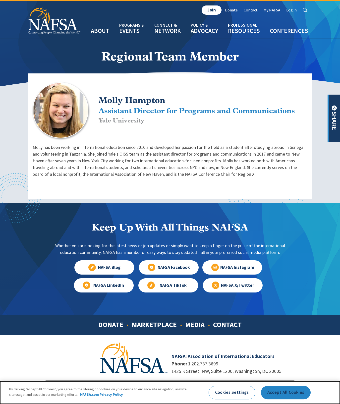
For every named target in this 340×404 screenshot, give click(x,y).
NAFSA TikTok (173, 285)
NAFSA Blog (109, 267)
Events (129, 31)
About (100, 31)
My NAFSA (272, 10)
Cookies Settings (232, 392)
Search (305, 10)
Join (211, 10)
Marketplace (154, 324)
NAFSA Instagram (237, 267)
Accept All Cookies (285, 392)
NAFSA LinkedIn (108, 285)
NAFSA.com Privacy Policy (101, 394)
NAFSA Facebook (174, 267)
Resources (244, 31)
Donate (231, 10)
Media (195, 324)
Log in (291, 10)
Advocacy (204, 31)
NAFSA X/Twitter (237, 285)
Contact (251, 10)
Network (167, 31)
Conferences (289, 31)
